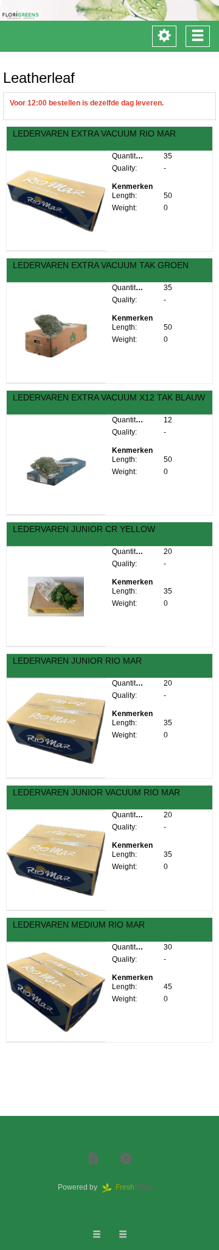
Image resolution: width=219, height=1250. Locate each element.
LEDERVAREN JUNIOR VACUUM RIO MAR (96, 792)
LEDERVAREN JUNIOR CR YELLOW (84, 529)
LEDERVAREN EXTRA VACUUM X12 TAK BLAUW (109, 397)
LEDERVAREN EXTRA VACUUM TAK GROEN (101, 265)
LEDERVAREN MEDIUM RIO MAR (79, 924)
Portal (138, 1187)
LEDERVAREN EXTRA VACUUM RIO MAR (94, 133)
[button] (93, 1158)
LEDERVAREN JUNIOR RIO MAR (77, 661)
